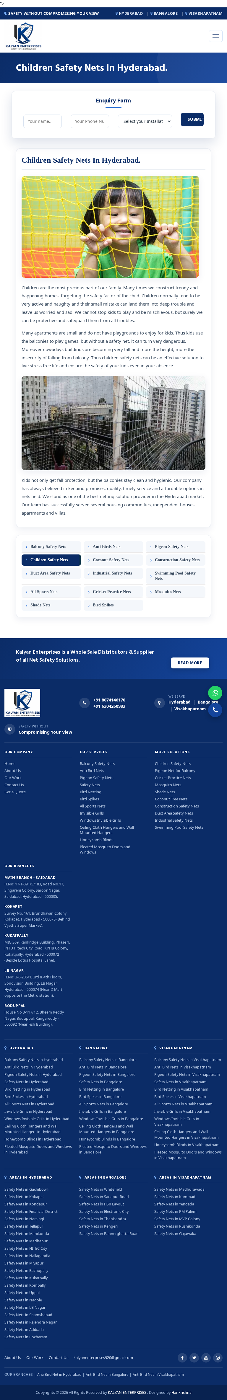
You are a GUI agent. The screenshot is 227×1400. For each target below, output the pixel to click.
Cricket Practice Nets (112, 592)
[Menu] (216, 36)
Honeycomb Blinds (96, 839)
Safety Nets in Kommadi (175, 1196)
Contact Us (14, 784)
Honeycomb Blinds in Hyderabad (32, 1139)
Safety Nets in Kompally (25, 1285)
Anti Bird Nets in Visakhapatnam (182, 1067)
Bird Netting (90, 791)
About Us (12, 770)
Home (9, 763)
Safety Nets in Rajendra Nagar (30, 1322)
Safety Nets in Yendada (174, 1204)
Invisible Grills (92, 813)
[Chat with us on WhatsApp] (215, 693)
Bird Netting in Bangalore (101, 1089)
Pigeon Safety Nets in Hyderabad (33, 1074)
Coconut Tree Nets (171, 799)
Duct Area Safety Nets (50, 573)
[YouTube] (206, 1358)
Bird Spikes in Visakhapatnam (180, 1096)
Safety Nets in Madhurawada (179, 1189)
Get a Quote (15, 791)
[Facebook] (182, 1358)
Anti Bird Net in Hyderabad (59, 1374)
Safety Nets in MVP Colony (177, 1218)
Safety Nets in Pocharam (25, 1336)
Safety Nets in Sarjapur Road (104, 1196)
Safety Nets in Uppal (22, 1292)
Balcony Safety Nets (48, 546)
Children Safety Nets (49, 560)
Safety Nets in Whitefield (100, 1189)
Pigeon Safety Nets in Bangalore (107, 1074)
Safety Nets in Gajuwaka (175, 1233)
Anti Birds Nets (106, 546)
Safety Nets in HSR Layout (101, 1204)
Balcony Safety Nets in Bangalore (108, 1059)
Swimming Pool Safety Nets (175, 576)
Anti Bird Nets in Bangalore (103, 1067)
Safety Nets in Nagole (23, 1300)
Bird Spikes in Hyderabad (26, 1096)
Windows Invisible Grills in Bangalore (111, 1118)
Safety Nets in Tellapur (23, 1226)
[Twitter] (194, 1358)
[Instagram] (218, 1358)
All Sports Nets (43, 592)
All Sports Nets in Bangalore (103, 1104)
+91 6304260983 (109, 706)
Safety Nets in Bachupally (26, 1270)
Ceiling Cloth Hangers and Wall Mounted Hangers (107, 830)
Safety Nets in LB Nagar (25, 1307)
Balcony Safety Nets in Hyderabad (33, 1059)
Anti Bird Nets (92, 770)
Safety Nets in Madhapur (26, 1241)
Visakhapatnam (205, 13)
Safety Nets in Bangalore (100, 1081)
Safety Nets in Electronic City (104, 1211)
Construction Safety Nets (177, 560)
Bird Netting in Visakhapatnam (181, 1089)
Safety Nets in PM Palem (175, 1211)
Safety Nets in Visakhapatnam (180, 1081)
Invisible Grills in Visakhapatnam (182, 1111)
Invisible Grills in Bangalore (102, 1111)
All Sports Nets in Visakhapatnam (183, 1104)
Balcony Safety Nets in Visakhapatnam (187, 1059)
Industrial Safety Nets (112, 573)
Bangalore (166, 13)
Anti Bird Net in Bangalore (107, 1374)
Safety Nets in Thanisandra (102, 1218)
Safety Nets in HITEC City (25, 1248)
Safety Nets (90, 784)
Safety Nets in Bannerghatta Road (109, 1233)
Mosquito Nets (168, 592)
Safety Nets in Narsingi (24, 1218)
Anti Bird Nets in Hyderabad (28, 1067)
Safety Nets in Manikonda (26, 1233)
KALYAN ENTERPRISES (127, 1392)
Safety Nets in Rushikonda (177, 1226)
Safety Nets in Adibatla (24, 1329)
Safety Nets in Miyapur (23, 1263)
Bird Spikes (103, 605)
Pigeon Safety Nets (171, 546)
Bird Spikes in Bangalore (100, 1096)
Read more (190, 662)
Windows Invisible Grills (100, 820)
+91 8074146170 (109, 700)
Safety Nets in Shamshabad (28, 1314)
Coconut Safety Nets (111, 560)
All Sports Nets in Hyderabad (29, 1104)
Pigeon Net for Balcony (175, 770)
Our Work (13, 777)
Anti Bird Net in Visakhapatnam (158, 1374)
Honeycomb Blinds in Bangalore (107, 1139)
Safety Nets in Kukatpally (26, 1277)
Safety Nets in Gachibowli (26, 1189)
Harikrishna (181, 1392)
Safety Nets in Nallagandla (27, 1255)
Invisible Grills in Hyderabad (28, 1111)
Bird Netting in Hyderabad (27, 1089)
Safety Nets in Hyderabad (26, 1081)
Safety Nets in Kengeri (98, 1226)
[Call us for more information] (215, 710)
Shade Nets (40, 605)
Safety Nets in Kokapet (24, 1196)
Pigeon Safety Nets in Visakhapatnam (187, 1074)
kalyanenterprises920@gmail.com (103, 1357)
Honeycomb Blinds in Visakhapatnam (187, 1144)
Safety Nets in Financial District (31, 1211)
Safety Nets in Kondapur (25, 1204)
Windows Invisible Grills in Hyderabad (36, 1118)
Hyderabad (131, 13)
